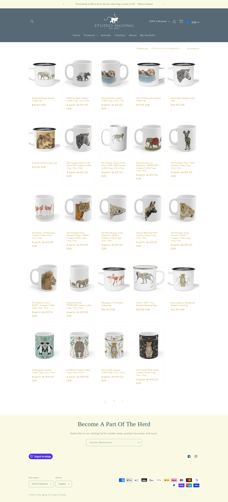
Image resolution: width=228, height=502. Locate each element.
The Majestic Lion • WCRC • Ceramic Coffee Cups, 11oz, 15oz (43, 305)
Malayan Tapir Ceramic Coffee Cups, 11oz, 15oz (78, 99)
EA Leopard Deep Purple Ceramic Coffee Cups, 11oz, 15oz (147, 372)
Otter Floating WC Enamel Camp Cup (148, 99)
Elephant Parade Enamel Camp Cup (43, 99)
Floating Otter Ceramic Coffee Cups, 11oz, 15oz (112, 99)
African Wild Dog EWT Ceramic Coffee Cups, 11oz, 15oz (147, 235)
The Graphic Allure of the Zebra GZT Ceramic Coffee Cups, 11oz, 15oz (79, 165)
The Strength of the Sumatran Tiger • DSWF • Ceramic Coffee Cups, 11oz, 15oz (78, 236)
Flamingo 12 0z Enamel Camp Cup (112, 303)
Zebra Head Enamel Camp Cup (183, 99)
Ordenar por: (142, 48)
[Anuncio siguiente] (164, 4)
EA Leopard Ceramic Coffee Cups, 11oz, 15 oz (113, 371)
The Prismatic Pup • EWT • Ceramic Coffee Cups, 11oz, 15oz (183, 165)
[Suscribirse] (138, 442)
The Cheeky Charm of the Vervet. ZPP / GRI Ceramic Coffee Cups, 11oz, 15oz (113, 165)
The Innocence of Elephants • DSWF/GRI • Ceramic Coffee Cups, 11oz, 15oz (147, 167)
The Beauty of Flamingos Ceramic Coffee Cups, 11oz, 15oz (43, 235)
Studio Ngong (41, 495)
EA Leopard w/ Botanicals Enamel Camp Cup (183, 303)
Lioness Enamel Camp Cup (44, 163)
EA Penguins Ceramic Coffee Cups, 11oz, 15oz (43, 371)
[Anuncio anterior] (63, 4)
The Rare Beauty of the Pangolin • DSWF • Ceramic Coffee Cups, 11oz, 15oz (112, 236)
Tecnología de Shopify (57, 495)
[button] (32, 21)
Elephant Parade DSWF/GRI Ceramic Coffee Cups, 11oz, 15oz (79, 305)
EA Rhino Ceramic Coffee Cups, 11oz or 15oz (79, 371)
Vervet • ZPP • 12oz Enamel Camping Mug (146, 303)
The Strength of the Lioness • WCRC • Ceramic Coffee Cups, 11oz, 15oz (181, 236)
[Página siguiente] (122, 400)
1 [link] (105, 400)
